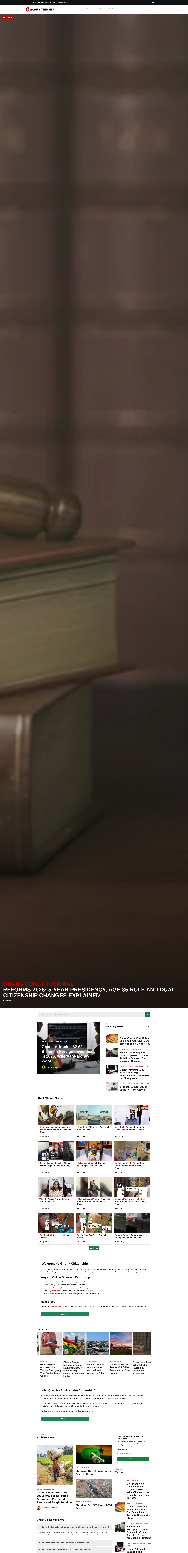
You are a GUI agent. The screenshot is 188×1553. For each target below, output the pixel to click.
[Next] (174, 412)
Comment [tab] (147, 1470)
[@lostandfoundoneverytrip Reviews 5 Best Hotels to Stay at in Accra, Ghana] (132, 1187)
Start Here (71, 9)
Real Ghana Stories (51, 1098)
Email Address (123, 1449)
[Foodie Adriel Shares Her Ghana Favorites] (56, 1223)
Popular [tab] (138, 1470)
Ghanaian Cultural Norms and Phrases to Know (93, 1201)
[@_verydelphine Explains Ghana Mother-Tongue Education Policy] (56, 1151)
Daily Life (101, 9)
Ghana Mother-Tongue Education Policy (54, 1164)
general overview (54, 1411)
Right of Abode (54, 1291)
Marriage (53, 1285)
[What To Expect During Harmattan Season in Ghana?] (56, 1187)
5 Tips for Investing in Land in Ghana (91, 1164)
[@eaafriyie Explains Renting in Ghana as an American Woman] (132, 1115)
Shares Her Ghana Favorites (54, 1236)
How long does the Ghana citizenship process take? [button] (65, 1543)
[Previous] (14, 412)
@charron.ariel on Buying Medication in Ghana (131, 1236)
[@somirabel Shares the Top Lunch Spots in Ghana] (94, 1115)
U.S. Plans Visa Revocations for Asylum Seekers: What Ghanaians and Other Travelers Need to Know (138, 1490)
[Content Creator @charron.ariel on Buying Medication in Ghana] (132, 1223)
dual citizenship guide (58, 1306)
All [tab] (84, 1436)
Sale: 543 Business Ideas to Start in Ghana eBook (50, 2)
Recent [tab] (130, 1470)
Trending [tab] (92, 1436)
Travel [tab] (108, 1436)
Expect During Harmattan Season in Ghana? (55, 1200)
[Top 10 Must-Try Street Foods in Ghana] (94, 1223)
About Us (90, 9)
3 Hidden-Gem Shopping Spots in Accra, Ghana (133, 1088)
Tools (81, 9)
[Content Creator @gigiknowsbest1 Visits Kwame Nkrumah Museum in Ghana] (56, 1115)
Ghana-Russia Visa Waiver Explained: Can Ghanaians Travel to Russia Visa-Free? (135, 1041)
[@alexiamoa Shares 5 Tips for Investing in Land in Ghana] (94, 1151)
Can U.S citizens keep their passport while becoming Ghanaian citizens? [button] (75, 1527)
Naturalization (51, 1288)
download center (83, 1306)
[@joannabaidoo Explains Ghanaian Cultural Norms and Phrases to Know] (94, 1187)
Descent (49, 1282)
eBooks (111, 9)
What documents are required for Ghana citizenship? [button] (66, 1550)
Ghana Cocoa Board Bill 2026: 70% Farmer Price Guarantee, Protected (116, 1368)
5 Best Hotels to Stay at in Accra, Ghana (131, 1201)
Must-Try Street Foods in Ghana (92, 1236)
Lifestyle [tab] (100, 1436)
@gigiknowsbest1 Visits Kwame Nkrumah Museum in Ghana (55, 1129)
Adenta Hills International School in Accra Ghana (129, 1165)
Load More (94, 1248)
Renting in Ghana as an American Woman (129, 1128)
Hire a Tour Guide (124, 9)
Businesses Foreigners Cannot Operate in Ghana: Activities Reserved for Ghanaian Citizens (139, 1532)
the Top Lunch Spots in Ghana (93, 1128)
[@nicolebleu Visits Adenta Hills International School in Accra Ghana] (132, 1151)
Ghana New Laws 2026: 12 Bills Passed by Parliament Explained (92, 1368)
